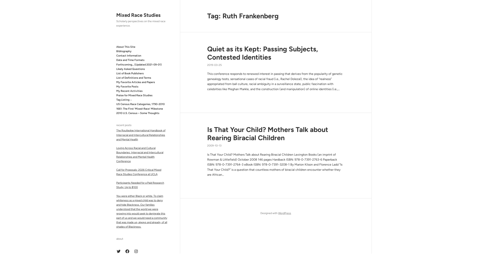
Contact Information (128, 55)
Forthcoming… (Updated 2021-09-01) (139, 64)
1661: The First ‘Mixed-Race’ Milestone (139, 108)
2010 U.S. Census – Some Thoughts (137, 113)
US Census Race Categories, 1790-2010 (140, 104)
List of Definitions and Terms (133, 77)
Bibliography (124, 51)
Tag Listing (122, 99)
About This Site (125, 47)
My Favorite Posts (127, 86)
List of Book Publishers (130, 73)
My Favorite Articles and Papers (135, 82)
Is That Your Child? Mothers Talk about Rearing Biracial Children (267, 133)
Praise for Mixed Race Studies (134, 95)
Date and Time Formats (130, 60)
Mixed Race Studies (138, 15)
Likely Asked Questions (130, 69)
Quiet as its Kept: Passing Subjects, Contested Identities (262, 53)
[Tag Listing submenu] (131, 100)
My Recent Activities (129, 91)
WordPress (284, 213)
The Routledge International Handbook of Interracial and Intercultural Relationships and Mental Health (140, 135)
